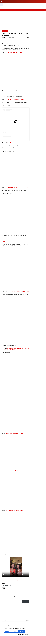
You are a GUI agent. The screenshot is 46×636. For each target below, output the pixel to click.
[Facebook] (3, 40)
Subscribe (26, 601)
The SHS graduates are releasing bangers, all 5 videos (18, 187)
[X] (6, 40)
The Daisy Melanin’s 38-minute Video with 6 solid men (18, 291)
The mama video (8, 470)
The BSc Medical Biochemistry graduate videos (14, 510)
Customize (7, 631)
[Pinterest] (8, 40)
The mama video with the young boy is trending (14, 433)
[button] (1, 4)
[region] (14, 628)
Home (3, 12)
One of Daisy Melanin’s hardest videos (14, 142)
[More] (14, 40)
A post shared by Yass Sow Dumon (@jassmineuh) (16, 138)
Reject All (14, 631)
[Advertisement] (23, 22)
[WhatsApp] (11, 40)
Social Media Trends (8, 12)
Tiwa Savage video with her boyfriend (14, 52)
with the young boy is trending (18, 470)
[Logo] (11, 1)
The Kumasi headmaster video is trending (15, 99)
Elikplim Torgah (5, 37)
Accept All (22, 631)
